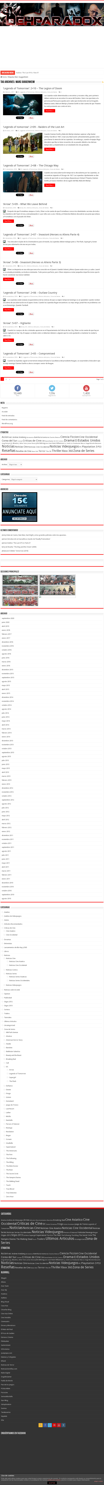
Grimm (8, 1097)
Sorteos (7, 1009)
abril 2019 (5, 626)
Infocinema (5, 1349)
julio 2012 (5, 808)
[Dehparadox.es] (52, 14)
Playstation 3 (89, 446)
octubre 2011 (6, 843)
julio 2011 (5, 855)
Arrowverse (30, 437)
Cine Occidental (88, 436)
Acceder (5, 412)
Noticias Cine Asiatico (17, 961)
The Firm (9, 1155)
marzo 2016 (6, 662)
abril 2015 (5, 689)
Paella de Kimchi (7, 1381)
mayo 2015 (6, 685)
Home (4, 77)
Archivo (4, 464)
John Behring (40, 443)
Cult (7, 1063)
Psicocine (4, 1392)
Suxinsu (4, 1408)
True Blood (10, 1189)
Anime (6, 920)
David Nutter (49, 441)
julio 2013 (5, 760)
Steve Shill (35, 451)
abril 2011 (5, 867)
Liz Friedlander (75, 443)
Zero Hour (10, 1197)
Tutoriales (7, 1017)
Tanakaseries (6, 1412)
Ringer (8, 1135)
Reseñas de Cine (23, 451)
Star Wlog (4, 1400)
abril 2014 (5, 725)
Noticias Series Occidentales (19, 980)
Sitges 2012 (8, 1002)
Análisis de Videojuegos (12, 916)
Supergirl (12, 1077)
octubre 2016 (6, 650)
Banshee (9, 1048)
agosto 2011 (6, 851)
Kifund (3, 1361)
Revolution (10, 1132)
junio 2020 (5, 622)
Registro (5, 408)
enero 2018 (6, 630)
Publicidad (8, 998)
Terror (42, 451)
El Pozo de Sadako (7, 1333)
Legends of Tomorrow (27, 92)
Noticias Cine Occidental (38, 447)
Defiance (9, 1086)
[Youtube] (59, 1425)
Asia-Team (5, 1286)
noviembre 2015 (8, 674)
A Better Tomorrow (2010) (18, 551)
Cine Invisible (6, 1317)
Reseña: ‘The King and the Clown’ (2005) (22, 547)
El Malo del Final (7, 1329)
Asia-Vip (4, 1290)
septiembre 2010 (8, 895)
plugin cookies (98, 1481)
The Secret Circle (12, 1174)
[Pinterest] (54, 1425)
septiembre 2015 (8, 677)
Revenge (9, 1128)
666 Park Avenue (12, 1032)
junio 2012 (5, 812)
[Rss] (41, 1425)
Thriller (56, 451)
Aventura (38, 437)
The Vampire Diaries (13, 1177)
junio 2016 (5, 658)
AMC (10, 437)
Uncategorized (9, 1025)
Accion (5, 437)
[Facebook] (45, 1425)
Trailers (7, 1013)
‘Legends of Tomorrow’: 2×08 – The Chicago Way (30, 165)
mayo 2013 (6, 768)
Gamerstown (5, 1345)
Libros (6, 951)
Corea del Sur (9, 440)
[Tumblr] (63, 1425)
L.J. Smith (68, 443)
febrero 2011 (6, 875)
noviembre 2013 (8, 745)
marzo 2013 (6, 776)
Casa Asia (4, 1306)
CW (43, 441)
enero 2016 (6, 666)
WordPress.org (7, 423)
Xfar (2, 1420)
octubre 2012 (6, 796)
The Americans (11, 1151)
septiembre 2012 (8, 800)
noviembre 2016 (8, 646)
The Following (11, 1158)
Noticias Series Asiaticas (18, 977)
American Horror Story (14, 1040)
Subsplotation (6, 1404)
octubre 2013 (6, 749)
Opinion (7, 994)
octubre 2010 (6, 891)
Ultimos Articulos (41, 92)
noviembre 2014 (8, 701)
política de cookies (54, 1480)
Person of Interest (12, 1124)
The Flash (12, 1081)
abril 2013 (5, 772)
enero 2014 (6, 737)
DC (18, 92)
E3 (76, 440)
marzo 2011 (6, 871)
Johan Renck (32, 443)
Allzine (3, 1282)
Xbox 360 (67, 450)
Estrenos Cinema (7, 1337)
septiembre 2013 (8, 752)
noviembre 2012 (8, 792)
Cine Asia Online (7, 1314)
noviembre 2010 (8, 887)
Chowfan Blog (6, 1310)
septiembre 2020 (8, 618)
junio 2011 (5, 859)
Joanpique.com (6, 1353)
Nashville (9, 1120)
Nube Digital (5, 1373)
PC (80, 447)
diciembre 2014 (7, 697)
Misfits (8, 1116)
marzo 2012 (6, 823)
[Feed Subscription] (102, 82)
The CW (48, 451)
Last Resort (10, 1109)
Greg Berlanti (6, 443)
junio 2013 (5, 764)
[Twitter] (50, 1425)
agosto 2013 (6, 756)
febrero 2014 (6, 733)
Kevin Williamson (58, 443)
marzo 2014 (6, 729)
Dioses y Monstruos (8, 1325)
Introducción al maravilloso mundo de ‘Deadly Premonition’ (28, 539)
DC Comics (60, 441)
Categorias (6, 479)
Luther (8, 1112)
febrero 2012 (6, 827)
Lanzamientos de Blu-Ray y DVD (15, 947)
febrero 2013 (6, 780)
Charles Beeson (55, 437)
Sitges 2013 (8, 1006)
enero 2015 (6, 693)
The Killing (10, 1162)
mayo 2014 (6, 721)
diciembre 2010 (7, 883)
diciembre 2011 (7, 835)
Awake (8, 1044)
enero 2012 (6, 831)
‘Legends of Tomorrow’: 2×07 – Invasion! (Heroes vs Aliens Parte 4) (41, 234)
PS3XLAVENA (5, 1389)
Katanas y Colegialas (8, 1357)
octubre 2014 (6, 705)
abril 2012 (5, 820)
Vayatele (4, 1416)
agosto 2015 (6, 681)
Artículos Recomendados (13, 924)
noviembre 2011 (8, 839)
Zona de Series (52, 92)
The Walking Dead (12, 1181)
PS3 (99, 446)
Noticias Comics (12, 970)
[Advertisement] (52, 50)
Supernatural (10, 1147)
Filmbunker (5, 1341)
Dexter (8, 1090)
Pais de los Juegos (7, 1385)
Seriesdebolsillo (7, 1396)
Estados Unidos (89, 440)
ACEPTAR (52, 1483)
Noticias (8, 446)
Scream (9, 1139)
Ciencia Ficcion (69, 436)
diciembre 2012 (7, 788)
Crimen (20, 441)
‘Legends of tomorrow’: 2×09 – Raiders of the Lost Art (33, 126)
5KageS (3, 1278)
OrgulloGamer (6, 1377)
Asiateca (4, 1294)
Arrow (21, 208)
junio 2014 (5, 717)
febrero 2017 (6, 634)
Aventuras (45, 437)
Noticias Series (11, 974)
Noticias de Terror (7, 1365)
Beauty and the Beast (13, 1055)
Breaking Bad (11, 1059)
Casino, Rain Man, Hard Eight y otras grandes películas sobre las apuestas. (39, 535)
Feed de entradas (8, 416)
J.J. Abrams (14, 443)
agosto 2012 (6, 804)
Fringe (8, 1093)
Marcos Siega (85, 443)
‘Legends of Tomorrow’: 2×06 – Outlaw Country (30, 292)
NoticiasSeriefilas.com (9, 1369)
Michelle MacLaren (95, 443)
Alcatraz (9, 1036)
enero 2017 (6, 638)
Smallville (9, 1143)
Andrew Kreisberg (19, 437)
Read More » (50, 111)
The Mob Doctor (12, 1166)
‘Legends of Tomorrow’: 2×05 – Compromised (29, 353)
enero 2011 (6, 879)
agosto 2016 (6, 654)
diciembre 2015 (7, 670)
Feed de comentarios (9, 420)
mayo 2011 (6, 863)
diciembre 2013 (7, 741)
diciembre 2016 (7, 642)
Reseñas (8, 450)
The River (9, 1170)
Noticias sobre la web (12, 990)
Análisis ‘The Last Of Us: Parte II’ (27, 73)
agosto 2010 (6, 898)
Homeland (10, 1101)
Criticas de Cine (32, 440)
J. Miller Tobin (23, 443)
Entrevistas (8, 943)
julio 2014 (5, 713)
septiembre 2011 (8, 847)
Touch (8, 1185)
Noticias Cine (21, 446)
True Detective (11, 1193)
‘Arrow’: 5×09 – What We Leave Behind (25, 204)
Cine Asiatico (10, 931)
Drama (69, 440)
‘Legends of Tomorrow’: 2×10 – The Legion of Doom (32, 88)
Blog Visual (5, 1302)
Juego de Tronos (12, 1105)
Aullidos (4, 1298)
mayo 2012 (6, 816)
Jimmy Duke (6, 535)
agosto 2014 (6, 709)
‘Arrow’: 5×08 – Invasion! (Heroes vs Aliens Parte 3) (32, 262)
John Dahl (48, 443)
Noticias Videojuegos (64, 446)
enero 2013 (6, 784)
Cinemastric (5, 1321)
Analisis (7, 912)
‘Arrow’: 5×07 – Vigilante (17, 323)
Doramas (7, 939)
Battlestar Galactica (13, 1051)
